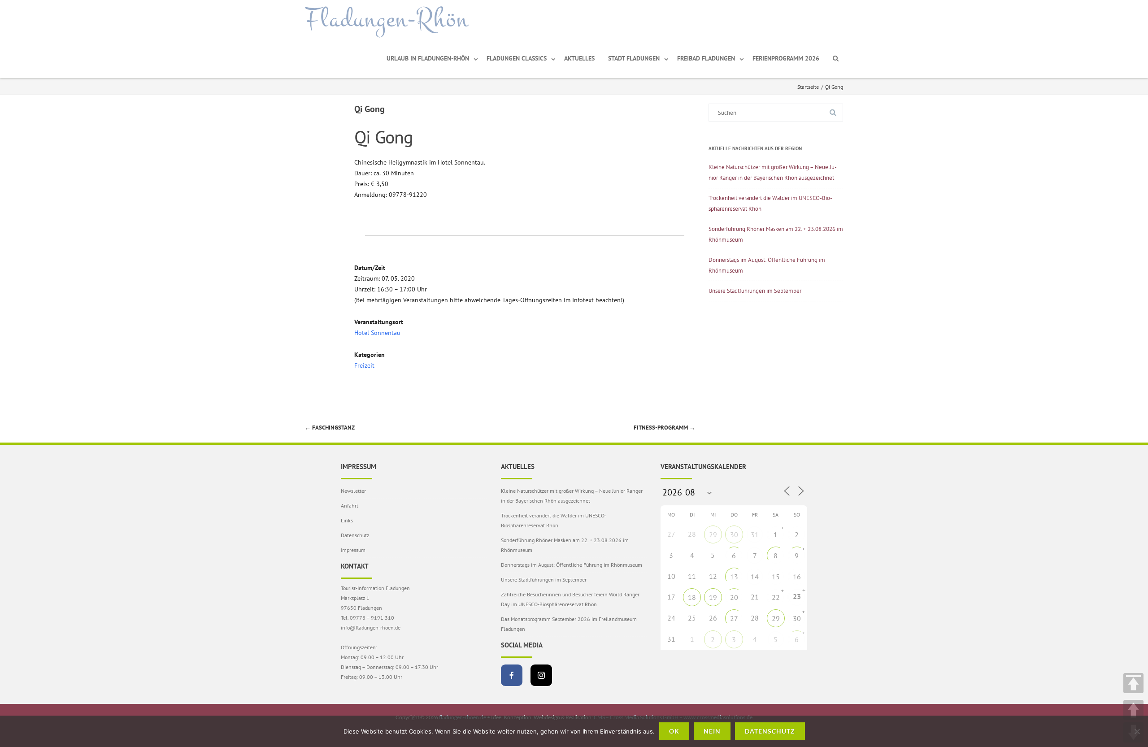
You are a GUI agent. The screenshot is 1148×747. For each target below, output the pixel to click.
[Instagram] (541, 675)
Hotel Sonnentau (377, 333)
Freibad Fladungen (706, 58)
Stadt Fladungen (634, 58)
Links (347, 520)
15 (776, 576)
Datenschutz (355, 535)
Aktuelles (579, 58)
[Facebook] (511, 675)
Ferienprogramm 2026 (785, 58)
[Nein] (1136, 731)
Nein (712, 731)
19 (713, 597)
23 (797, 596)
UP (1133, 710)
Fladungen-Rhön (387, 19)
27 (734, 618)
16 (797, 576)
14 (755, 576)
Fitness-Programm (664, 427)
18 (692, 597)
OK (674, 731)
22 (776, 597)
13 (734, 576)
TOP (1133, 683)
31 (755, 534)
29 (713, 534)
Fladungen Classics (517, 58)
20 (734, 597)
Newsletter (353, 490)
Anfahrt (349, 505)
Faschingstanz (330, 427)
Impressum (353, 550)
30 (734, 534)
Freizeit (364, 365)
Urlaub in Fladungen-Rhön (428, 58)
